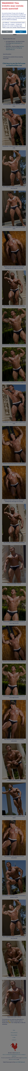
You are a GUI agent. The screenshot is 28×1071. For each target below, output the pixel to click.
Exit (7, 31)
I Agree (21, 31)
